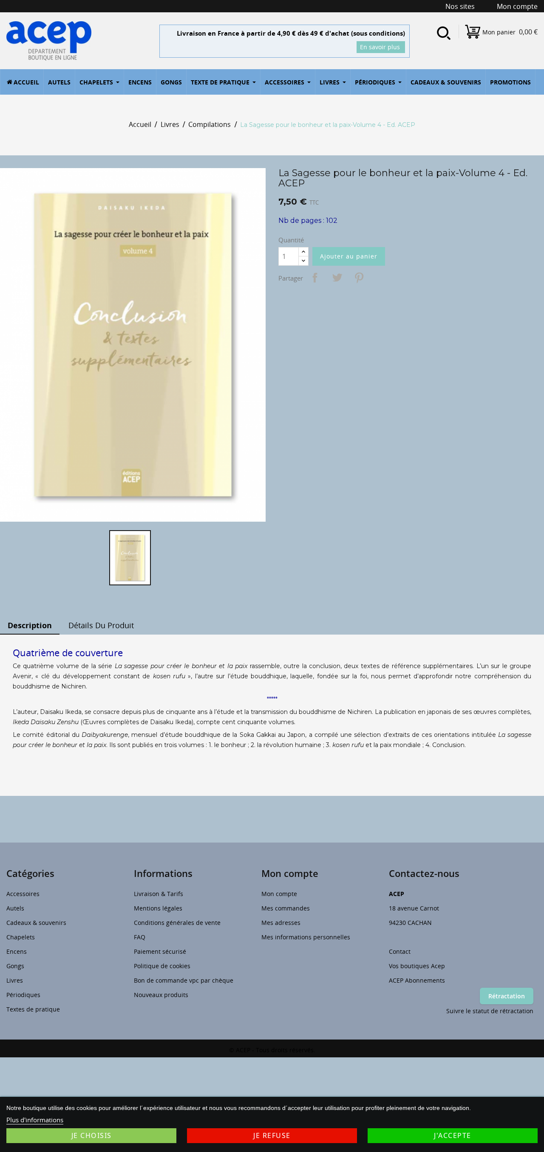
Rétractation (506, 996)
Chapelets (20, 937)
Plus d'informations (34, 1119)
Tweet (337, 277)
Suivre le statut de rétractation (489, 1011)
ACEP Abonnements (417, 980)
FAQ (139, 937)
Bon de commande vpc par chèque (183, 980)
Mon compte (279, 894)
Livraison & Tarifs (158, 894)
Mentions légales (158, 908)
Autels (15, 908)
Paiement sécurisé (160, 951)
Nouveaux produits (161, 995)
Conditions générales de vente (177, 923)
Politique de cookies (162, 966)
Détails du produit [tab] (101, 625)
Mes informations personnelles (305, 937)
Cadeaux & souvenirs (36, 923)
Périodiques (23, 995)
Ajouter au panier (348, 256)
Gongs (15, 966)
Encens (16, 951)
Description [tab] (30, 625)
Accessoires (23, 894)
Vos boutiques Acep (417, 966)
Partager (314, 277)
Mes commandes (285, 908)
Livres (14, 980)
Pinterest (359, 277)
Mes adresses (280, 923)
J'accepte (452, 1135)
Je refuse (272, 1135)
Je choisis (91, 1135)
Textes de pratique (33, 1009)
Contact (400, 951)
